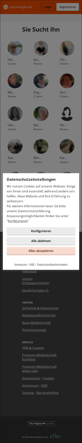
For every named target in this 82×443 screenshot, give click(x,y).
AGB (32, 264)
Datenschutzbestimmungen (52, 264)
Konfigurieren (18, 221)
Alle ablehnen (41, 241)
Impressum (20, 264)
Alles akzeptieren (41, 251)
